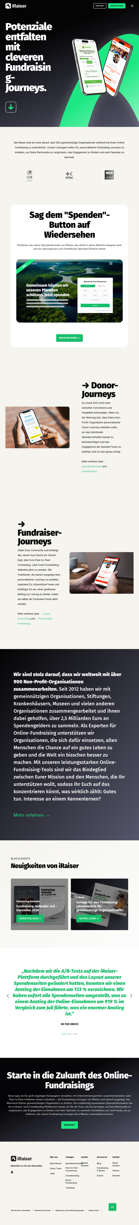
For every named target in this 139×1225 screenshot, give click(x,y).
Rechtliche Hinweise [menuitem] (42, 1210)
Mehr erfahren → (32, 815)
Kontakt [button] (100, 6)
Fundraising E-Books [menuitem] (102, 1169)
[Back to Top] (112, 1207)
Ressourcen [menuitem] (102, 1157)
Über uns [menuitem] (54, 1157)
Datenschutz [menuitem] (94, 1210)
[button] (8, 995)
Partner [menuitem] (116, 1170)
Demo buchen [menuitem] (116, 1164)
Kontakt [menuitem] (116, 1157)
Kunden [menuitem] (84, 1157)
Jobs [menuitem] (52, 1173)
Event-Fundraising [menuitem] (71, 1181)
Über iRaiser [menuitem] (55, 1163)
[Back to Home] (15, 6)
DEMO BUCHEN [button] (116, 6)
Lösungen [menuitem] (70, 1157)
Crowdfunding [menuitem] (72, 1175)
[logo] (21, 1158)
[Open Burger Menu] (132, 6)
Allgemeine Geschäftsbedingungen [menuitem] (69, 1210)
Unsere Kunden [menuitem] (85, 1164)
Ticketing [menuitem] (70, 1188)
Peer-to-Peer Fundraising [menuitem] (72, 1169)
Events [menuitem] (100, 1175)
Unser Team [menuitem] (55, 1168)
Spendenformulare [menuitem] (74, 1163)
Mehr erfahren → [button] (69, 338)
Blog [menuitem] (99, 1163)
